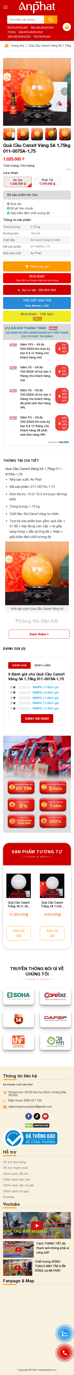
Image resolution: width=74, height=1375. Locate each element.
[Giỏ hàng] (67, 27)
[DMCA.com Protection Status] (37, 1125)
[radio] (18, 182)
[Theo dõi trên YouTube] (45, 1116)
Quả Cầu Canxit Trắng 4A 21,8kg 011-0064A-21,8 (18, 905)
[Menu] (5, 7)
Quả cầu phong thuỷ (42, 27)
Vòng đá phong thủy (19, 36)
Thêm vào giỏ (39, 266)
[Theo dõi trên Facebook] (28, 1116)
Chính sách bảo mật (16, 1179)
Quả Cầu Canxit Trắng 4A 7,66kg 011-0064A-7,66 (52, 905)
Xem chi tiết (18, 933)
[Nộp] (50, 19)
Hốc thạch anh (42, 36)
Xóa (68, 169)
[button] (65, 91)
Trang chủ (17, 45)
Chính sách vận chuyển (18, 1185)
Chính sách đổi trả (15, 1173)
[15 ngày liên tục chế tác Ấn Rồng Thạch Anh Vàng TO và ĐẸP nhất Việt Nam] (37, 1225)
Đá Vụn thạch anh (18, 27)
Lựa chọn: (10, 172)
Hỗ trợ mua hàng (14, 1162)
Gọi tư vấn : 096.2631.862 (39, 290)
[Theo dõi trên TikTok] (37, 1116)
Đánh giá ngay (37, 718)
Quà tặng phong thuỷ (30, 31)
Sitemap (8, 1197)
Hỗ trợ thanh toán (15, 1168)
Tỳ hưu (12, 31)
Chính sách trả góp (16, 1191)
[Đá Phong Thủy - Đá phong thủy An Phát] (37, 7)
